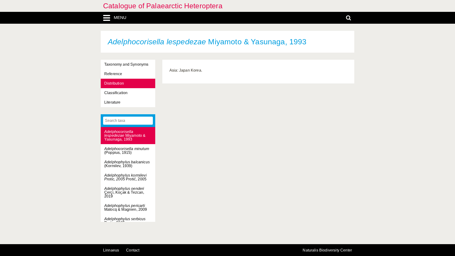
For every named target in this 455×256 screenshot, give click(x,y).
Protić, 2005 (125, 177)
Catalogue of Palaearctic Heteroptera (163, 6)
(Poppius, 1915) (126, 151)
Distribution (114, 83)
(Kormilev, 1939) (127, 164)
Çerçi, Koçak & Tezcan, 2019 (124, 192)
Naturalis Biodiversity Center (327, 250)
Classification (115, 93)
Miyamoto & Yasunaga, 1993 (125, 135)
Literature (112, 102)
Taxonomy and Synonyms (126, 64)
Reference (113, 74)
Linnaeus (111, 250)
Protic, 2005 (125, 221)
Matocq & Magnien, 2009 (125, 207)
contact (132, 250)
